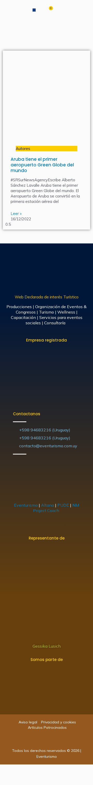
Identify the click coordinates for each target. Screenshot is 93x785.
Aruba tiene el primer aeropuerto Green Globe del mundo (42, 165)
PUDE (63, 505)
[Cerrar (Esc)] (5, 769)
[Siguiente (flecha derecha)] (16, 780)
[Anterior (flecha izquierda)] (5, 780)
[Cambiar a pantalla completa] (28, 769)
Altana (47, 505)
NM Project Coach (56, 508)
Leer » (16, 213)
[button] (34, 10)
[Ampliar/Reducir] (39, 769)
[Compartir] (16, 769)
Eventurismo (26, 505)
